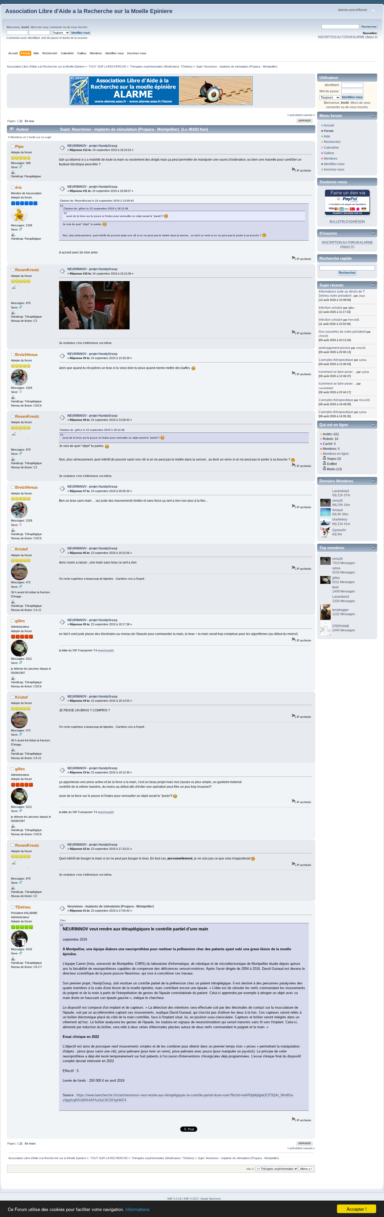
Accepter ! (357, 1209)
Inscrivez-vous (334, 169)
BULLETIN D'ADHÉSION (347, 221)
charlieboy (339, 519)
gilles (20, 621)
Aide (327, 136)
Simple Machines (210, 1198)
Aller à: (250, 1168)
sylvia (362, 359)
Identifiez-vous (334, 164)
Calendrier (331, 147)
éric (18, 187)
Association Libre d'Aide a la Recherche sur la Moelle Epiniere (88, 11)
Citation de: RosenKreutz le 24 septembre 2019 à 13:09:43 (97, 200)
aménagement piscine (334, 348)
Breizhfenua (26, 354)
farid (335, 587)
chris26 (323, 335)
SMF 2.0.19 (174, 1198)
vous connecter (52, 27)
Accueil (329, 125)
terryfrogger (340, 610)
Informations (137, 1209)
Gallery (329, 153)
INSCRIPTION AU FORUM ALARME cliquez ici (347, 36)
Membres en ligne (335, 454)
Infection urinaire (330, 308)
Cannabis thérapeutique (336, 360)
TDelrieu (186, 66)
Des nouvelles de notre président (342, 332)
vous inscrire (79, 27)
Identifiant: (332, 85)
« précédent (294, 115)
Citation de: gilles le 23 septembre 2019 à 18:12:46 (95, 208)
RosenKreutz (27, 270)
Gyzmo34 (339, 530)
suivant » (309, 115)
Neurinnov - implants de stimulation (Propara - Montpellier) (110, 906)
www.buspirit (106, 650)
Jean (362, 295)
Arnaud (337, 510)
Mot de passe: (329, 91)
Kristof (21, 549)
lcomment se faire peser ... (337, 372)
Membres (330, 158)
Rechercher (332, 142)
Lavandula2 (326, 388)
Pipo (19, 146)
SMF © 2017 (191, 1198)
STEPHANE (340, 626)
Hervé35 (353, 319)
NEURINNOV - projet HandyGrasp (92, 146)
